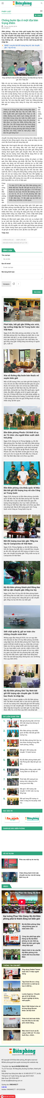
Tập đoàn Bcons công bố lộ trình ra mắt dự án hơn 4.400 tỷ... (30, 984)
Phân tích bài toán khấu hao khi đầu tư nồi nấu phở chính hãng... (31, 1021)
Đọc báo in (7, 811)
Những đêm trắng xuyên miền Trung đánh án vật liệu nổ (30, 770)
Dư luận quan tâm (11, 717)
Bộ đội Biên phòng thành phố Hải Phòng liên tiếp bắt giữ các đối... (30, 762)
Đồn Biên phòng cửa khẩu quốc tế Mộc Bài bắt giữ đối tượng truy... (29, 733)
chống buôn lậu (8, 240)
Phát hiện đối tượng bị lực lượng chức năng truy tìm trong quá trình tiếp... (29, 781)
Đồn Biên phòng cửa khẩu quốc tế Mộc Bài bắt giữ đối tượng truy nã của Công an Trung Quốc (22, 490)
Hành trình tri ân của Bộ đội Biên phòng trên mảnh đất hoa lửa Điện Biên (31, 953)
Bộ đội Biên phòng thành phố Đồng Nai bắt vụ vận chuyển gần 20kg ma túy (22, 588)
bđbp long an (20, 240)
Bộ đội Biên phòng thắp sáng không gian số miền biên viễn (31, 926)
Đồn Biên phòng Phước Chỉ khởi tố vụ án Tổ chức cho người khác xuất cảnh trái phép (21, 435)
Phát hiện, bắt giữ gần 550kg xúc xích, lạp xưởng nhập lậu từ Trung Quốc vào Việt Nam (21, 327)
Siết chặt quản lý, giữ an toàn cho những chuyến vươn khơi (19, 632)
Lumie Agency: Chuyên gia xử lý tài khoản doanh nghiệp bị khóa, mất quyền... (31, 997)
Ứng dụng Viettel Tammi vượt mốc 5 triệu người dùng (31, 972)
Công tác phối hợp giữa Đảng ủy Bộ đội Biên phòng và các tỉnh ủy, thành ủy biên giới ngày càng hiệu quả (31, 940)
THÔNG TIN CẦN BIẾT (12, 965)
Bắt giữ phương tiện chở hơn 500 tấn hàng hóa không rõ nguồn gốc (30, 723)
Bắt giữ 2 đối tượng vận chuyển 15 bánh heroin (28, 751)
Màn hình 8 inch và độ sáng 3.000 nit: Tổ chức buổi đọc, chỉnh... (31, 1033)
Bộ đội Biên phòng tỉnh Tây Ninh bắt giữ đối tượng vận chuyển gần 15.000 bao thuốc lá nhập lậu (21, 693)
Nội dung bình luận (8, 272)
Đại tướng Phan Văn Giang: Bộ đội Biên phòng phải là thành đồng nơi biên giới (22, 917)
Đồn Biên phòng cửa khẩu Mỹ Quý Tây (15, 243)
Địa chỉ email (6, 263)
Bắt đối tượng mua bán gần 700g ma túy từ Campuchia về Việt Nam (21, 542)
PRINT (39, 15)
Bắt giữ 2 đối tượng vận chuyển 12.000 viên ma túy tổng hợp (29, 791)
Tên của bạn (6, 255)
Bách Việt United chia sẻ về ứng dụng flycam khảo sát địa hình (31, 1008)
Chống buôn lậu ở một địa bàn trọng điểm (20, 22)
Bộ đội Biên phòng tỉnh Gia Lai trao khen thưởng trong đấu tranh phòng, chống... (30, 742)
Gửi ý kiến (37, 292)
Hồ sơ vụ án (8, 854)
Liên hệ (4, 1087)
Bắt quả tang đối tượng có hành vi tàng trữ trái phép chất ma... (30, 801)
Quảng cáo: (10, 1084)
